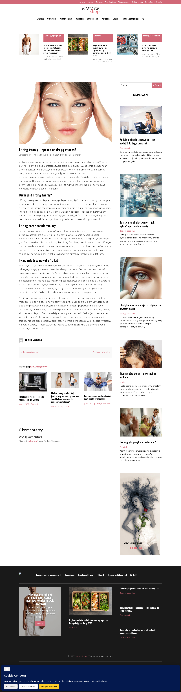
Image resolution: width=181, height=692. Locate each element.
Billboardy (100, 574)
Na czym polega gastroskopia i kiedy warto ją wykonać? (97, 398)
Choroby (40, 19)
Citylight (133, 574)
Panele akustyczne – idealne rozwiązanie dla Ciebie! (31, 398)
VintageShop (80, 656)
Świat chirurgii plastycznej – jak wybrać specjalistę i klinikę (137, 224)
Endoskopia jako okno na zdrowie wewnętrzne (149, 48)
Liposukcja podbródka (153, 2)
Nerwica (82, 2)
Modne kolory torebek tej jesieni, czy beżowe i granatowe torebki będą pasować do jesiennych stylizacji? (65, 398)
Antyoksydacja (110, 2)
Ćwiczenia (51, 19)
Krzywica (99, 2)
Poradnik (105, 19)
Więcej (40, 623)
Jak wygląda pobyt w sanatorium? (138, 442)
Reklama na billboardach (117, 574)
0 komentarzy (75, 155)
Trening (90, 2)
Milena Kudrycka (41, 155)
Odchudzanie (92, 19)
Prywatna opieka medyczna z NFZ (49, 574)
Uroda (115, 19)
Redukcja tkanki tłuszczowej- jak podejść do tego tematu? (137, 141)
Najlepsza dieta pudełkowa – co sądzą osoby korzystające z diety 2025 (102, 50)
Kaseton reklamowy (86, 574)
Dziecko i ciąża (65, 19)
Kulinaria (80, 19)
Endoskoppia (70, 574)
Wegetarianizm (124, 2)
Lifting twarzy (137, 2)
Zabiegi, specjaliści (130, 19)
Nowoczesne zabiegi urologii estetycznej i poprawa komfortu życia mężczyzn (53, 49)
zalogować (33, 441)
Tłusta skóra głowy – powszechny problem (138, 375)
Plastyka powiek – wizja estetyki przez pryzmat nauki (140, 307)
